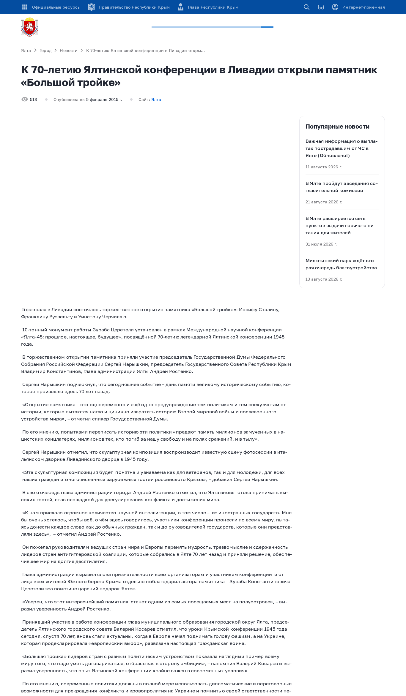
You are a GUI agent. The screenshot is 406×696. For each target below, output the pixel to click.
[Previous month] (366, 122)
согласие (183, 665)
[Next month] (378, 122)
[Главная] (30, 27)
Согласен (300, 665)
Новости (69, 50)
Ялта (26, 50)
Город (45, 50)
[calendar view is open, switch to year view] (340, 122)
